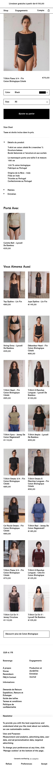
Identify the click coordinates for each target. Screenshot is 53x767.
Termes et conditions (12, 701)
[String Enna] (14, 329)
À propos (7, 668)
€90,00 (7, 305)
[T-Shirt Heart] (14, 373)
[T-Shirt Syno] (14, 417)
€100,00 (32, 398)
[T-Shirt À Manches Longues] (38, 553)
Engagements (35, 661)
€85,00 (7, 487)
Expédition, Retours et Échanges (13, 694)
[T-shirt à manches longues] (38, 373)
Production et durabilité (35, 669)
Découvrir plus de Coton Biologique (21, 634)
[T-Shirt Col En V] (14, 598)
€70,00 (7, 578)
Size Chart (8, 127)
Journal (32, 677)
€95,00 (7, 398)
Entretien (33, 674)
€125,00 (32, 578)
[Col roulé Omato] (14, 509)
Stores (6, 671)
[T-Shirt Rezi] (38, 509)
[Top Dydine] (14, 284)
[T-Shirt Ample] (38, 417)
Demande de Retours (12, 690)
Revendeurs (8, 674)
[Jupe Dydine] (38, 284)
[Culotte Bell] (14, 226)
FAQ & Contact (9, 677)
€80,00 (31, 354)
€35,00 (7, 248)
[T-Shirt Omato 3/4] (14, 462)
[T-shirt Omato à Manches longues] (38, 462)
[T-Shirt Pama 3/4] (14, 553)
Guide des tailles (10, 699)
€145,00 (32, 305)
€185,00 (32, 531)
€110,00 (8, 440)
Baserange (7, 661)
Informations (8, 682)
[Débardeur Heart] (38, 329)
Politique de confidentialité (9, 706)
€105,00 (32, 620)
